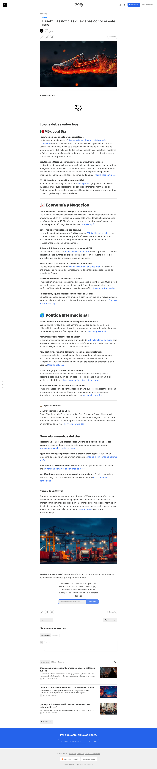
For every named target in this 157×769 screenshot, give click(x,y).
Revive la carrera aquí (74, 424)
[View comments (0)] (47, 37)
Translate (44, 17)
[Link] (36, 124)
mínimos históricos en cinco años (84, 266)
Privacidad (72, 754)
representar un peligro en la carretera (58, 448)
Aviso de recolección (92, 754)
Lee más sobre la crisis (104, 288)
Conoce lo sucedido (92, 395)
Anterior (47, 620)
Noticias (43, 14)
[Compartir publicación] (124, 5)
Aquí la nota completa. (105, 175)
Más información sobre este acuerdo (80, 380)
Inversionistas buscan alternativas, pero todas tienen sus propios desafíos (67, 710)
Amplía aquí (88, 224)
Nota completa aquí (96, 331)
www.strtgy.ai (85, 509)
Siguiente (109, 620)
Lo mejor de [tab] (45, 662)
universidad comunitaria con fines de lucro (64, 469)
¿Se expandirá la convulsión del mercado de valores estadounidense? (65, 705)
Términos (80, 754)
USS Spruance (84, 183)
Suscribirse (133, 5)
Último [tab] (53, 662)
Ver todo (44, 722)
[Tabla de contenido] (2, 384)
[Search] (120, 5)
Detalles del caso (55, 365)
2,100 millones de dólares (99, 233)
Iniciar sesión (147, 5)
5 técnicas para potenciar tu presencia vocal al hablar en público (67, 669)
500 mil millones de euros (100, 340)
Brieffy (47, 30)
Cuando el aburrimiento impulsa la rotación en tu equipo (67, 687)
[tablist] (49, 635)
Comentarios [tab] (45, 635)
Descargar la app (89, 759)
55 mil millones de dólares (77, 251)
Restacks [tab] (55, 635)
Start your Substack (71, 759)
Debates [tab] (61, 662)
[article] (78, 675)
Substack (67, 764)
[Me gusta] (42, 37)
